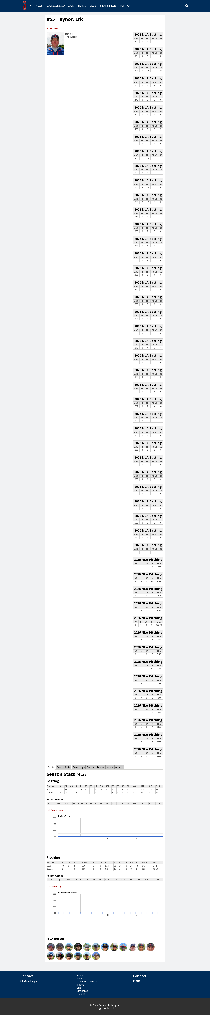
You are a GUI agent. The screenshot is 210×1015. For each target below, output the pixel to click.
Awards (119, 767)
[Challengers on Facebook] (134, 981)
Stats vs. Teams (95, 767)
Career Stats (63, 767)
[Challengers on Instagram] (139, 981)
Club (93, 5)
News (39, 5)
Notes (109, 767)
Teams (82, 5)
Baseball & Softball (60, 5)
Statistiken (108, 5)
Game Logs (79, 767)
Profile (51, 767)
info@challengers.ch (30, 981)
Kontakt (126, 5)
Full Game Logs (55, 809)
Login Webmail (105, 1008)
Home (80, 975)
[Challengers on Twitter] (137, 981)
